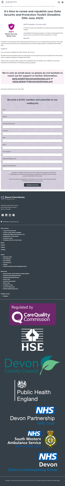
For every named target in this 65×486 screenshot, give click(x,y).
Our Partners (7, 260)
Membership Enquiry (32, 185)
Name (4, 109)
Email (4, 137)
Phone (4, 144)
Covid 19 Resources (9, 287)
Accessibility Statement (40, 480)
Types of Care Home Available (12, 232)
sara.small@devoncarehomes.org (31, 78)
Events (3, 245)
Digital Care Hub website (28, 62)
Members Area (5, 293)
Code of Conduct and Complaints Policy (15, 266)
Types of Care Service (9, 230)
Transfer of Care (8, 285)
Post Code (5, 130)
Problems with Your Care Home (12, 240)
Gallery (3, 247)
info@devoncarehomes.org (11, 221)
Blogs (2, 242)
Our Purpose (7, 258)
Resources (4, 271)
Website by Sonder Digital (53, 480)
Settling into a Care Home (10, 236)
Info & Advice (5, 228)
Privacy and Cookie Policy (27, 480)
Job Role (4, 116)
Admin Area (18, 480)
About (3, 254)
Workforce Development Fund (12, 275)
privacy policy (39, 180)
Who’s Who (6, 283)
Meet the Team (7, 257)
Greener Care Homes (9, 281)
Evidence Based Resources (11, 277)
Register (5, 296)
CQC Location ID (6, 151)
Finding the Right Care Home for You (14, 234)
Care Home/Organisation (8, 123)
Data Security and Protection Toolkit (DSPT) (16, 273)
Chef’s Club (6, 279)
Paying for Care (7, 238)
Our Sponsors (7, 262)
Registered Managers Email (9, 165)
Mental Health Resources (10, 288)
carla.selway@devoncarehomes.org (32, 81)
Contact (3, 249)
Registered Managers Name (9, 158)
